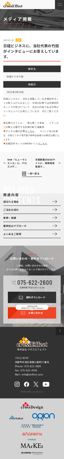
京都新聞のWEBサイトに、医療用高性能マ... (45, 163)
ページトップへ (60, 331)
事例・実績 (9, 218)
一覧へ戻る (33, 173)
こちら (31, 131)
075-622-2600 (34, 282)
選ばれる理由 (11, 201)
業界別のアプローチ (14, 226)
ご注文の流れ (11, 209)
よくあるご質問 (12, 234)
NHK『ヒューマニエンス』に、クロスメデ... (17, 163)
